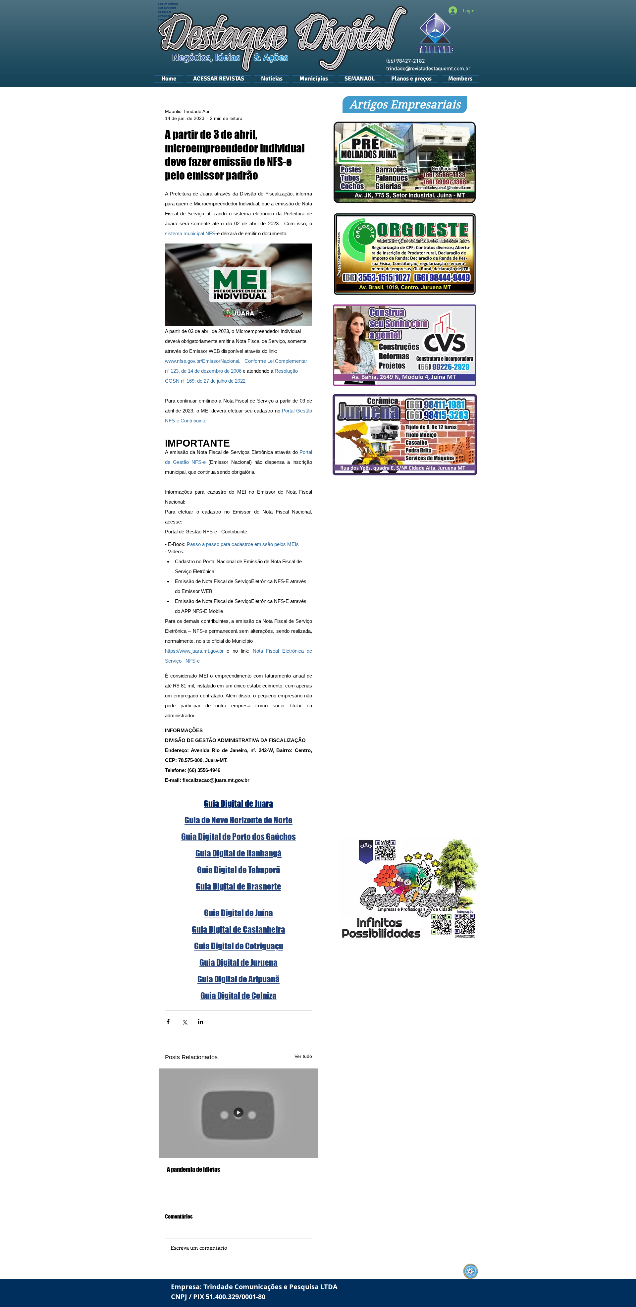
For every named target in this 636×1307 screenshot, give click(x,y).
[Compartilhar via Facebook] (168, 1021)
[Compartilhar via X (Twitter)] (184, 1021)
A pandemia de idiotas (193, 1169)
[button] (313, 78)
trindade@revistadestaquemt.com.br (428, 69)
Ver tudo (303, 1056)
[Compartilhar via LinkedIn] (200, 1021)
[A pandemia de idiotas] (238, 1113)
